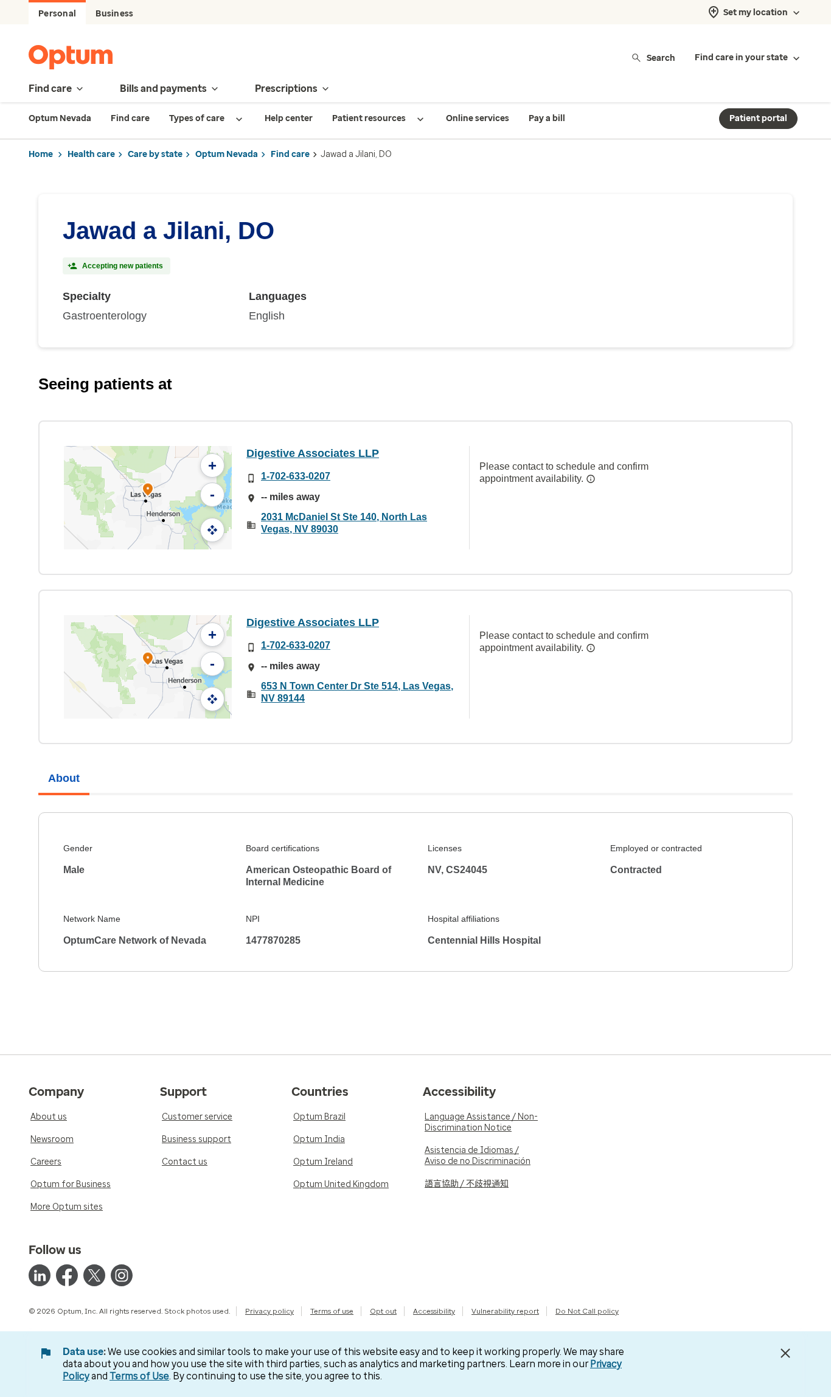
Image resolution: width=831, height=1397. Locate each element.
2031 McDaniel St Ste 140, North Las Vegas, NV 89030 (344, 523)
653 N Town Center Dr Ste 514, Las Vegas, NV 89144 (357, 692)
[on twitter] (94, 1275)
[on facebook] (67, 1275)
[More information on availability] (591, 479)
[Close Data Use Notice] (785, 1353)
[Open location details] (148, 491)
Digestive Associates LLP (312, 453)
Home (41, 154)
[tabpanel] (415, 892)
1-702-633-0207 (295, 476)
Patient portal (758, 118)
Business (114, 14)
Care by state (155, 154)
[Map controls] (212, 530)
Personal (57, 14)
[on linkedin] (39, 1275)
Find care (290, 154)
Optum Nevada (226, 154)
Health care (91, 154)
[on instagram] (122, 1275)
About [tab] (64, 778)
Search (661, 57)
